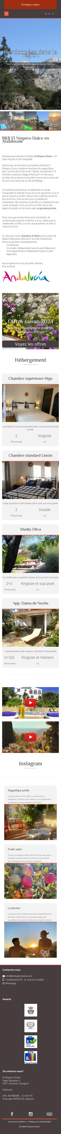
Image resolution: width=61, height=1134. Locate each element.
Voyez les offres (30, 344)
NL (50, 13)
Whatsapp (10, 947)
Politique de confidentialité (39, 1086)
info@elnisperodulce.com (19, 940)
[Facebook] (12, 1078)
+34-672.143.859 (35, 944)
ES (53, 13)
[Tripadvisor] (49, 1078)
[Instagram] (30, 1078)
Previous (4, 73)
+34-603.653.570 (13, 944)
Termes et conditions (17, 1086)
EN (46, 13)
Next (57, 73)
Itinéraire (7, 1054)
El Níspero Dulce (30, 4)
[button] (6, 14)
